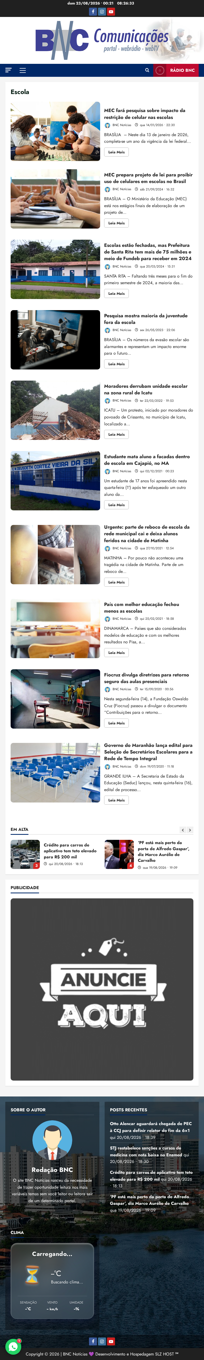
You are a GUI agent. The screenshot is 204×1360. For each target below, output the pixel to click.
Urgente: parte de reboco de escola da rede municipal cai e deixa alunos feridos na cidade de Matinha (55, 554)
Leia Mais (118, 153)
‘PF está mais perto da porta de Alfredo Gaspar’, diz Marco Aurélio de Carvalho (25, 854)
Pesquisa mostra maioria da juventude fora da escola (55, 339)
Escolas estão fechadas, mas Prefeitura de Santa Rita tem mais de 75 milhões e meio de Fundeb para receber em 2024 (55, 269)
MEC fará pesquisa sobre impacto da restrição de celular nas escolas (55, 131)
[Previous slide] (183, 830)
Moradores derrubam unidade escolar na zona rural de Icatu (55, 410)
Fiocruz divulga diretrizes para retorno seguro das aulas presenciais (55, 699)
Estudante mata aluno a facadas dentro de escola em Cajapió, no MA (55, 480)
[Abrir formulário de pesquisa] (147, 70)
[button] (8, 70)
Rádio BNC (182, 70)
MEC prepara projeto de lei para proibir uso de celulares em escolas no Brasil (55, 199)
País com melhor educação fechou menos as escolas (55, 628)
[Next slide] (190, 830)
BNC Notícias (121, 125)
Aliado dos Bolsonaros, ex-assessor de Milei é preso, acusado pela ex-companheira (119, 854)
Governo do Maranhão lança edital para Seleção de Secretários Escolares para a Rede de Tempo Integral (55, 772)
